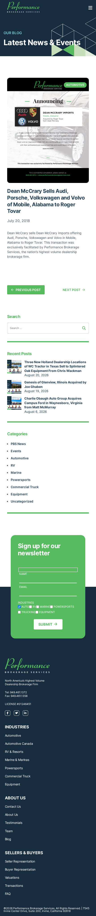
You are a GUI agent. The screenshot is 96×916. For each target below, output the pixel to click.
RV (13, 465)
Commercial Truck (25, 487)
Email (23, 587)
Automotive (20, 458)
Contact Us (13, 806)
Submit (45, 624)
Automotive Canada (19, 743)
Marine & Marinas (17, 760)
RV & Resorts (14, 752)
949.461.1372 (18, 692)
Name (23, 574)
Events (16, 451)
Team (9, 831)
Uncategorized (22, 501)
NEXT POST (71, 290)
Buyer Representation (20, 869)
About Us (11, 814)
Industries (26, 602)
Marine (16, 472)
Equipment (19, 494)
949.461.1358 (19, 696)
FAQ (8, 894)
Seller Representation (20, 861)
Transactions (14, 885)
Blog (8, 839)
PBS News (18, 444)
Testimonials (13, 823)
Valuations (12, 877)
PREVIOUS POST (28, 290)
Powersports (21, 480)
